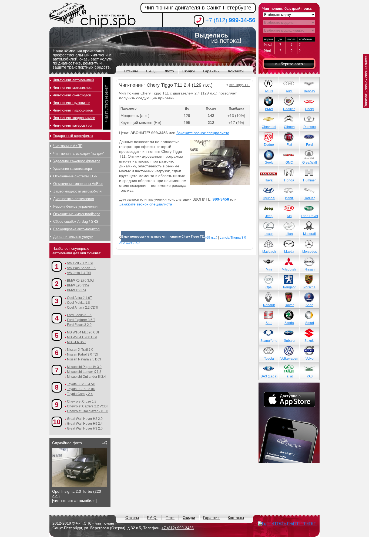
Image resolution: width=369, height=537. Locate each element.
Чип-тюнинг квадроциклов (74, 118)
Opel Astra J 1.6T (79, 298)
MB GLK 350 (76, 342)
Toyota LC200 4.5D (81, 384)
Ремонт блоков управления (75, 206)
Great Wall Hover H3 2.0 (85, 428)
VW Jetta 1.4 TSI (79, 273)
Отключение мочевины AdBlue (78, 184)
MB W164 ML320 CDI (83, 332)
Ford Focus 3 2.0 (79, 325)
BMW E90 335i (78, 285)
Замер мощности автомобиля (77, 191)
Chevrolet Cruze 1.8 (81, 401)
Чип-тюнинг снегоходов (72, 95)
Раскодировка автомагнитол (76, 229)
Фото (169, 71)
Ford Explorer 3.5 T (81, 320)
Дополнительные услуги (73, 237)
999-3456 (221, 199)
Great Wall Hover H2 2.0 (85, 419)
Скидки (188, 71)
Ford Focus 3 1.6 (79, 315)
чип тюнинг (105, 523)
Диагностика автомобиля (73, 199)
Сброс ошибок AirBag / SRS (75, 221)
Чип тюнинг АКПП (67, 146)
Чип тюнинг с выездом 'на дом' (78, 153)
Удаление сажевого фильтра (76, 161)
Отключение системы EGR (75, 176)
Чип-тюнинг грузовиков (71, 103)
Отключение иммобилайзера (76, 214)
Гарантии (211, 71)
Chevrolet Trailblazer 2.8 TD (87, 411)
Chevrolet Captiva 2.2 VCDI (87, 406)
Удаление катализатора (72, 169)
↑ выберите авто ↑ (289, 64)
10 (57, 421)
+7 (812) (230, 20)
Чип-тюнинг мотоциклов (72, 88)
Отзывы (131, 71)
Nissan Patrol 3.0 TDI (82, 354)
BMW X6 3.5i (76, 290)
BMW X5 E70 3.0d (80, 280)
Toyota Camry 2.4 (80, 394)
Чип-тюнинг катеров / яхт (73, 125)
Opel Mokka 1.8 (78, 303)
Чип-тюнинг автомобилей (73, 80)
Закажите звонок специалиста (202, 133)
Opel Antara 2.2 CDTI (82, 307)
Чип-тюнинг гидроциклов (73, 110)
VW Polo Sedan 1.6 (81, 268)
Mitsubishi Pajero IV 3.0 (84, 367)
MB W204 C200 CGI (82, 337)
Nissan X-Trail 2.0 (80, 350)
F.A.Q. (151, 71)
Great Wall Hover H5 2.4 (85, 423)
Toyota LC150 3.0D (81, 389)
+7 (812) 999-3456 (178, 528)
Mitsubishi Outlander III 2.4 (86, 377)
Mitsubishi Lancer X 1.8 (84, 372)
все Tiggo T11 (239, 85)
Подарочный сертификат (73, 136)
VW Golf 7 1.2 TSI (80, 263)
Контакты (236, 71)
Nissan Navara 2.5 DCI (84, 359)
